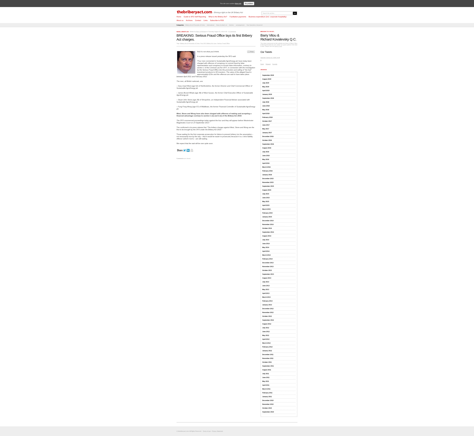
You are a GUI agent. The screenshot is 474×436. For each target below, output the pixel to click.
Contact (198, 20)
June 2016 (266, 155)
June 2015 (266, 198)
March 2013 (266, 297)
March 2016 (266, 167)
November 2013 (268, 266)
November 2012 (268, 312)
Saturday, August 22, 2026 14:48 (270, 57)
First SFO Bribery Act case (208, 43)
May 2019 (265, 87)
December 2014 (268, 221)
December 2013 (268, 263)
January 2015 (267, 217)
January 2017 (267, 133)
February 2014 (267, 259)
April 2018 (265, 113)
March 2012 (266, 343)
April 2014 (265, 251)
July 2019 (265, 83)
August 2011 (266, 370)
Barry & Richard (201, 31)
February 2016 (267, 171)
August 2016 (266, 148)
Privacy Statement (217, 431)
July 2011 (265, 374)
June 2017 (266, 125)
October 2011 (267, 362)
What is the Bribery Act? (217, 17)
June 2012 (266, 331)
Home (179, 17)
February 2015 (267, 213)
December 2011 (267, 354)
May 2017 (265, 129)
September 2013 (268, 274)
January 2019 (267, 94)
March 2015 (266, 209)
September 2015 (268, 186)
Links (206, 20)
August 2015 (266, 190)
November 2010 (268, 404)
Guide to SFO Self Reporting (195, 17)
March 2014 (266, 255)
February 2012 (267, 347)
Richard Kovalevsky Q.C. (278, 39)
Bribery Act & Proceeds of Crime (195, 25)
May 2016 (265, 159)
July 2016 (265, 152)
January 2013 (267, 305)
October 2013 (267, 270)
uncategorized (240, 25)
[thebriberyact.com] (210, 11)
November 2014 (268, 224)
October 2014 (267, 228)
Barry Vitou (268, 35)
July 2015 (265, 194)
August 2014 (266, 236)
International (210, 25)
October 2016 (267, 140)
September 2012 (268, 320)
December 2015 (268, 178)
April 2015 (265, 205)
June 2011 (265, 377)
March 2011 (266, 389)
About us (180, 20)
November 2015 (268, 182)
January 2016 (267, 175)
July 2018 (265, 102)
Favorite (274, 64)
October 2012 (267, 316)
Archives (189, 20)
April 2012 (265, 339)
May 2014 (265, 247)
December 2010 (268, 400)
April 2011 (265, 385)
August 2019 (266, 79)
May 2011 (265, 381)
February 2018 (267, 117)
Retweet (268, 64)
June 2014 (266, 243)
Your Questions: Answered (254, 25)
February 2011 (267, 393)
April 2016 (265, 163)
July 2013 (265, 282)
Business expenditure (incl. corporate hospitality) (267, 17)
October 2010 (267, 408)
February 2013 (267, 301)
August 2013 (266, 278)
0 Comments (232, 31)
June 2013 (266, 286)
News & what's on (221, 25)
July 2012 (265, 328)
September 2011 (268, 366)
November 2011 (267, 358)
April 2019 (265, 90)
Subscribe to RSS (217, 20)
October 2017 (267, 121)
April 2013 (265, 293)
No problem (249, 3)
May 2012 (265, 335)
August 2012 (266, 324)
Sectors (231, 25)
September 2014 (268, 232)
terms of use (278, 46)
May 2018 (265, 110)
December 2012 (268, 309)
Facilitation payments (238, 17)
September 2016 (268, 144)
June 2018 (266, 106)
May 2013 (265, 289)
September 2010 (268, 412)
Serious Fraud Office (223, 43)
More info (238, 3)
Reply (262, 64)
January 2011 (267, 396)
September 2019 (268, 75)
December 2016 (268, 136)
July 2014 (265, 240)
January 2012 (267, 351)
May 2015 (265, 201)
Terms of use (207, 431)
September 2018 (268, 98)
